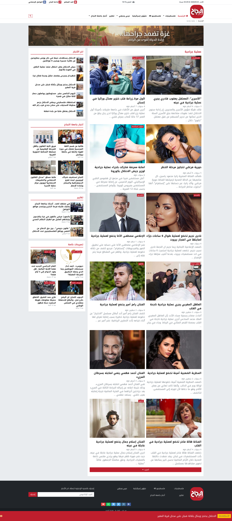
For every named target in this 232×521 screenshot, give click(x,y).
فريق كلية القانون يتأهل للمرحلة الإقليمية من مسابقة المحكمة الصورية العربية (44, 150)
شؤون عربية (195, 264)
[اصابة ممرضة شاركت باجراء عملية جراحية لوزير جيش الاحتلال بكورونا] (117, 143)
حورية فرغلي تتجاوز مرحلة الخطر (181, 167)
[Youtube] (103, 504)
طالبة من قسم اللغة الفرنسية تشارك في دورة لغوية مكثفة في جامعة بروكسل (71, 150)
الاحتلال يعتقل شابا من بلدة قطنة (59, 111)
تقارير (111, 16)
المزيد (146, 470)
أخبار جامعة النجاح (98, 16)
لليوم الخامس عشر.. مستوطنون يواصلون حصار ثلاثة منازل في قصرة (53, 95)
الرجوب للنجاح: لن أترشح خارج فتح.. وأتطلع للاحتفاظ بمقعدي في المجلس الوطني (70, 301)
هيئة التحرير (109, 510)
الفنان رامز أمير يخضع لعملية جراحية (122, 305)
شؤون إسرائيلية (139, 16)
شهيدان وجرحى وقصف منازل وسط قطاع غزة (54, 75)
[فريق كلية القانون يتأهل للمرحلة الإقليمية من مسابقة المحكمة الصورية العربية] (43, 137)
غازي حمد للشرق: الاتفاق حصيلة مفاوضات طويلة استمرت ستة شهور (44, 300)
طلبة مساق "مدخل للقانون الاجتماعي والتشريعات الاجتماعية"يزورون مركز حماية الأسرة (43, 181)
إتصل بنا (117, 510)
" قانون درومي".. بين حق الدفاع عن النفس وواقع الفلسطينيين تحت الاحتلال (51, 230)
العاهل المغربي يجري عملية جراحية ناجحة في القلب (175, 306)
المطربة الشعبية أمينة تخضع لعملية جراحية (174, 373)
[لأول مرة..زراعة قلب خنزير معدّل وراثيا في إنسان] (117, 75)
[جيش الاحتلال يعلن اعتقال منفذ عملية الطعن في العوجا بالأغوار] (80, 69)
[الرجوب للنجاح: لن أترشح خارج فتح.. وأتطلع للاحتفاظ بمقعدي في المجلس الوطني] (70, 287)
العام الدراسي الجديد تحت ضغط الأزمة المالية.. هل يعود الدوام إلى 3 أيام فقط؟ (43, 270)
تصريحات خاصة (75, 244)
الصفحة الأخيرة (138, 58)
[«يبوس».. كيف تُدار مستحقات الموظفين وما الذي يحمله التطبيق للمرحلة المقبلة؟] (70, 257)
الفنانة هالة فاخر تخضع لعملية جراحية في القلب (175, 444)
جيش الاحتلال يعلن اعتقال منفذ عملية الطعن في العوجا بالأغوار (54, 68)
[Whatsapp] (108, 504)
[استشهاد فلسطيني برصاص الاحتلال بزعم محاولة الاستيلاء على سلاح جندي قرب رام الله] (80, 104)
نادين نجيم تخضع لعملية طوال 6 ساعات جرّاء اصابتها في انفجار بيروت (173, 238)
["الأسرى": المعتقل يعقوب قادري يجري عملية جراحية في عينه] (173, 75)
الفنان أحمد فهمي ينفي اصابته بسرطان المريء (119, 375)
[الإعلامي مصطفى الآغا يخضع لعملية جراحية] (117, 212)
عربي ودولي (124, 16)
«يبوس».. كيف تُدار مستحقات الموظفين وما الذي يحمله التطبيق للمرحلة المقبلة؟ (72, 270)
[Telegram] (113, 504)
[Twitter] (118, 504)
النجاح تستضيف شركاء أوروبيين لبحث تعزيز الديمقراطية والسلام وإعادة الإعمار (72, 181)
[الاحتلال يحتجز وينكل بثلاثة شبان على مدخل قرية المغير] (80, 86)
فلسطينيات (170, 16)
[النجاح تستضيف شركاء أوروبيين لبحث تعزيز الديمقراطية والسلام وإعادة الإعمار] (70, 168)
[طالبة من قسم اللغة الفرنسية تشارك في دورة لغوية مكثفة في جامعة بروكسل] (70, 137)
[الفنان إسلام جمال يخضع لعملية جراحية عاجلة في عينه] (117, 418)
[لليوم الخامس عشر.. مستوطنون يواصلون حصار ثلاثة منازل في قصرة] (80, 95)
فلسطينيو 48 (155, 16)
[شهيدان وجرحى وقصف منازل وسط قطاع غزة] (80, 77)
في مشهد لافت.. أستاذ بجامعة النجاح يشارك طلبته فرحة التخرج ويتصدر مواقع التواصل (51, 206)
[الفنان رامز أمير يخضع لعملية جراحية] (117, 281)
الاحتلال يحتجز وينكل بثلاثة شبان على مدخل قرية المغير (186, 516)
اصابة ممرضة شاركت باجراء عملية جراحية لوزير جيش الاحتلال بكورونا (120, 169)
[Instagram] (123, 504)
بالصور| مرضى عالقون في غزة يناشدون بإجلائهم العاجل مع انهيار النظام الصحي (51, 218)
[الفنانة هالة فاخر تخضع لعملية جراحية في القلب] (173, 418)
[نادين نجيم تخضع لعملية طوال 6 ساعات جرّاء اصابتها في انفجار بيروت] (173, 212)
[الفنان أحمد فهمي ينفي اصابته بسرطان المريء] (117, 349)
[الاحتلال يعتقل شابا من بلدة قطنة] (80, 113)
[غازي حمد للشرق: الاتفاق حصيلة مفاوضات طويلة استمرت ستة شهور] (43, 287)
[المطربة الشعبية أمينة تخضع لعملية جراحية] (173, 349)
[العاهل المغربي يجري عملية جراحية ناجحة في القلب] (173, 281)
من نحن (124, 510)
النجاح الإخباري (197, 11)
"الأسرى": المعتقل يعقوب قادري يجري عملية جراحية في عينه (177, 101)
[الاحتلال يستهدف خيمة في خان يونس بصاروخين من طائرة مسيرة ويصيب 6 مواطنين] (80, 60)
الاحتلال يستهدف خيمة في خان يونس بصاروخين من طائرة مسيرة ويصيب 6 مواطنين (53, 59)
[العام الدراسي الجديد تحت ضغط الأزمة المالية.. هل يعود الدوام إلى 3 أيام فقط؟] (43, 257)
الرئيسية (201, 20)
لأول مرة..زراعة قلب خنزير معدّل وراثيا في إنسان (119, 101)
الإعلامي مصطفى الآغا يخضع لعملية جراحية (118, 236)
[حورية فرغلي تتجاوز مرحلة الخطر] (173, 143)
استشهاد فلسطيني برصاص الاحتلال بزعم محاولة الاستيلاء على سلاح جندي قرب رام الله (53, 104)
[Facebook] (128, 504)
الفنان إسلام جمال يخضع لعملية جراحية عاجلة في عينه (120, 444)
